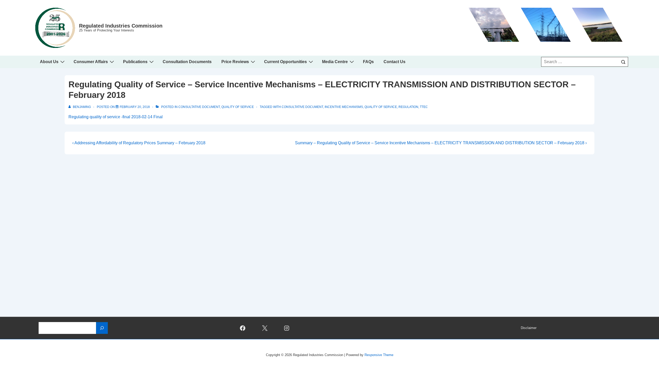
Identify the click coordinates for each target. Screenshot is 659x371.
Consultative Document (199, 107)
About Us (49, 62)
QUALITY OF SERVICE (381, 107)
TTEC (424, 107)
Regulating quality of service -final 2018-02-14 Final (115, 117)
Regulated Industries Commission (120, 26)
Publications (135, 62)
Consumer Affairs (91, 62)
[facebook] (242, 328)
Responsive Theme (379, 355)
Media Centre (335, 62)
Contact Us (394, 62)
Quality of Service (237, 107)
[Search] (623, 62)
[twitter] (265, 328)
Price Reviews (235, 62)
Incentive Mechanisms (344, 107)
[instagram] (287, 328)
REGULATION (408, 107)
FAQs (368, 62)
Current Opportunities (285, 62)
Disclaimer (528, 328)
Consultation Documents (187, 62)
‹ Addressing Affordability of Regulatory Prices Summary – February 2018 (138, 143)
